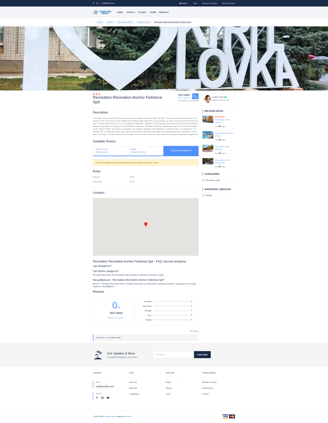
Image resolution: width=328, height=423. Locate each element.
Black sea (133, 388)
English (184, 3)
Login (195, 3)
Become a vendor (209, 382)
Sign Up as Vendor (228, 3)
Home (120, 12)
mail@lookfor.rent (108, 3)
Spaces (169, 388)
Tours (153, 12)
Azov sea (133, 382)
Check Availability (181, 151)
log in (106, 338)
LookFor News (218, 97)
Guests (133, 149)
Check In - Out (101, 149)
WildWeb (128, 416)
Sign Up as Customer (209, 3)
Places (142, 12)
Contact (205, 394)
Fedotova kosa (143, 22)
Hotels (131, 12)
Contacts (163, 12)
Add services (207, 388)
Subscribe (202, 355)
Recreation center (125, 22)
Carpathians (134, 394)
